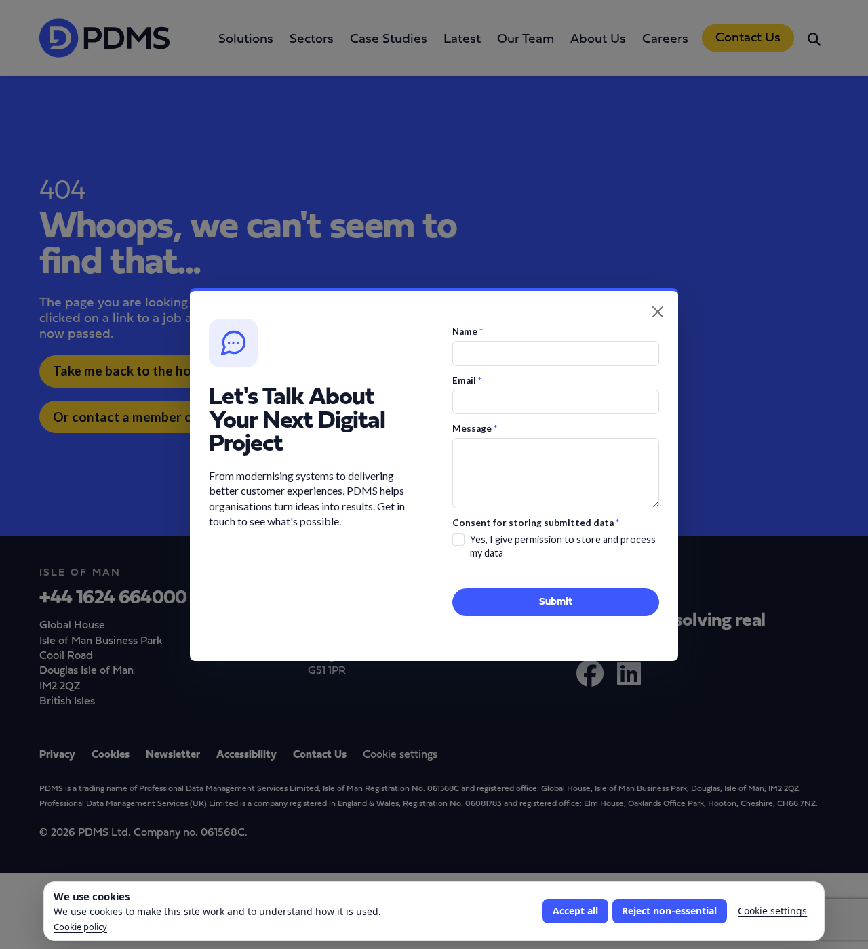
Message (474, 428)
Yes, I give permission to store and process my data (563, 546)
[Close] (658, 312)
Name (467, 331)
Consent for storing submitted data (535, 522)
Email (466, 380)
